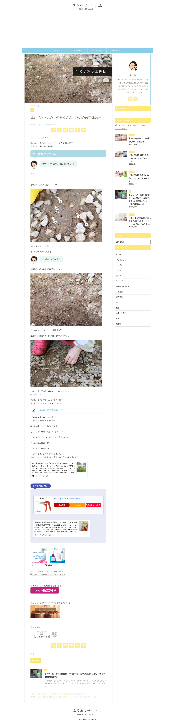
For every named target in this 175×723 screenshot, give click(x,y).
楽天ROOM (78, 50)
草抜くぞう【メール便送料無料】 (67, 498)
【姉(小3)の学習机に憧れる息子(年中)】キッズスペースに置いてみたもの (66, 697)
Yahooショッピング (93, 505)
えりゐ (44, 137)
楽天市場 (62, 505)
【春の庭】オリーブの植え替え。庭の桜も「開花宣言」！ (60, 694)
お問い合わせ (116, 50)
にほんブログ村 (121, 129)
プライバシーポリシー (97, 50)
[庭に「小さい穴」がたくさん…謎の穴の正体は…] (71, 130)
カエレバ (63, 501)
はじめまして (59, 50)
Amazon (78, 505)
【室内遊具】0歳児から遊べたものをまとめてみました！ (139, 178)
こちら (139, 92)
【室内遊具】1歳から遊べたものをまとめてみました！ (139, 158)
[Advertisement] (87, 30)
